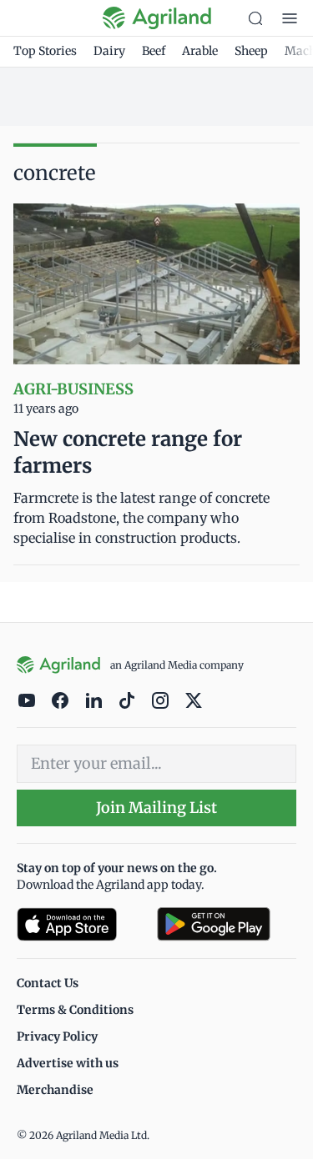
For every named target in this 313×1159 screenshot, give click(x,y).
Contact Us (47, 983)
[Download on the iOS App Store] (80, 924)
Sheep (251, 50)
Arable (200, 50)
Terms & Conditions (75, 1009)
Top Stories (45, 50)
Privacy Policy (57, 1036)
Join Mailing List (156, 807)
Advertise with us (68, 1063)
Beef (153, 50)
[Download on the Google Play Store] (227, 924)
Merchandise (55, 1089)
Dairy (109, 50)
